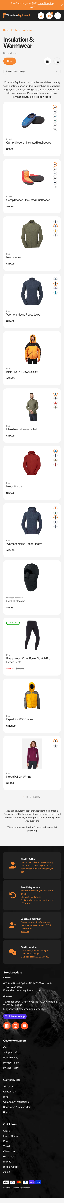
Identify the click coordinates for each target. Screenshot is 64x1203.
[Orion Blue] (55, 279)
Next (36, 796)
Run (5, 1141)
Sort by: (9, 71)
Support (7, 1112)
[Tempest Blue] (55, 393)
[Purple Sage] (55, 288)
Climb (6, 1130)
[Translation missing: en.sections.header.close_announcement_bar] (61, 5)
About (6, 1171)
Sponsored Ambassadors (17, 1106)
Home (6, 30)
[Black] (55, 283)
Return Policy (10, 1057)
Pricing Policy (10, 1067)
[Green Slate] (55, 513)
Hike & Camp (10, 1135)
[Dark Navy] (54, 182)
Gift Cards (9, 1156)
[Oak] (55, 460)
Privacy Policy (11, 1062)
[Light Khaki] (55, 407)
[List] (57, 61)
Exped (9, 139)
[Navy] (54, 173)
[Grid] (47, 61)
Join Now (25, 931)
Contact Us (9, 1091)
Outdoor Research (14, 597)
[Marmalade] (55, 230)
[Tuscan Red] (55, 402)
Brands (7, 1161)
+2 (55, 129)
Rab (8, 254)
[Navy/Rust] (54, 107)
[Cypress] (54, 120)
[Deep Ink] (55, 221)
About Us (8, 1086)
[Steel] (55, 235)
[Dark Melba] (55, 508)
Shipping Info (10, 1052)
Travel (6, 1146)
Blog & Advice (11, 1166)
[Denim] (55, 226)
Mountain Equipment (20, 1187)
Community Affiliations (16, 1101)
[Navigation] (57, 15)
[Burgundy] (54, 164)
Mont (8, 368)
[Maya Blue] (55, 451)
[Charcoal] (54, 125)
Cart (5, 1047)
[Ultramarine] (55, 292)
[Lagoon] (54, 116)
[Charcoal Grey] (54, 111)
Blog (5, 1096)
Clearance (9, 1151)
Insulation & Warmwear (22, 30)
